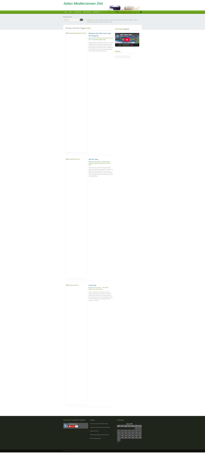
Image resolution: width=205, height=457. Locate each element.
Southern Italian (99, 289)
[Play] (117, 45)
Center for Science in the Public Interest (99, 423)
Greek (94, 163)
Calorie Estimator (87, 12)
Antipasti (136, 20)
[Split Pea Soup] (76, 218)
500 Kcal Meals (122, 20)
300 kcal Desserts (114, 20)
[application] (127, 40)
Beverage (89, 21)
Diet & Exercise (77, 12)
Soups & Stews (97, 161)
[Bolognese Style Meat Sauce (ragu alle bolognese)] (76, 92)
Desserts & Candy (108, 21)
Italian (97, 39)
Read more (92, 54)
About (70, 12)
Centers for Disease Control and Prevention (100, 427)
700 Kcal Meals (129, 20)
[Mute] (134, 45)
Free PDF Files (96, 12)
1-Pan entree (97, 20)
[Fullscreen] (137, 45)
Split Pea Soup (93, 159)
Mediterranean (102, 39)
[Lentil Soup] (76, 344)
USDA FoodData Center (95, 438)
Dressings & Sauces (105, 38)
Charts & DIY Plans (94, 431)
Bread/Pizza (95, 21)
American (108, 161)
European (91, 163)
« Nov (118, 442)
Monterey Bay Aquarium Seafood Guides (99, 434)
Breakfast (101, 21)
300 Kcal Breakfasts (104, 20)
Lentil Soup (92, 285)
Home (65, 12)
